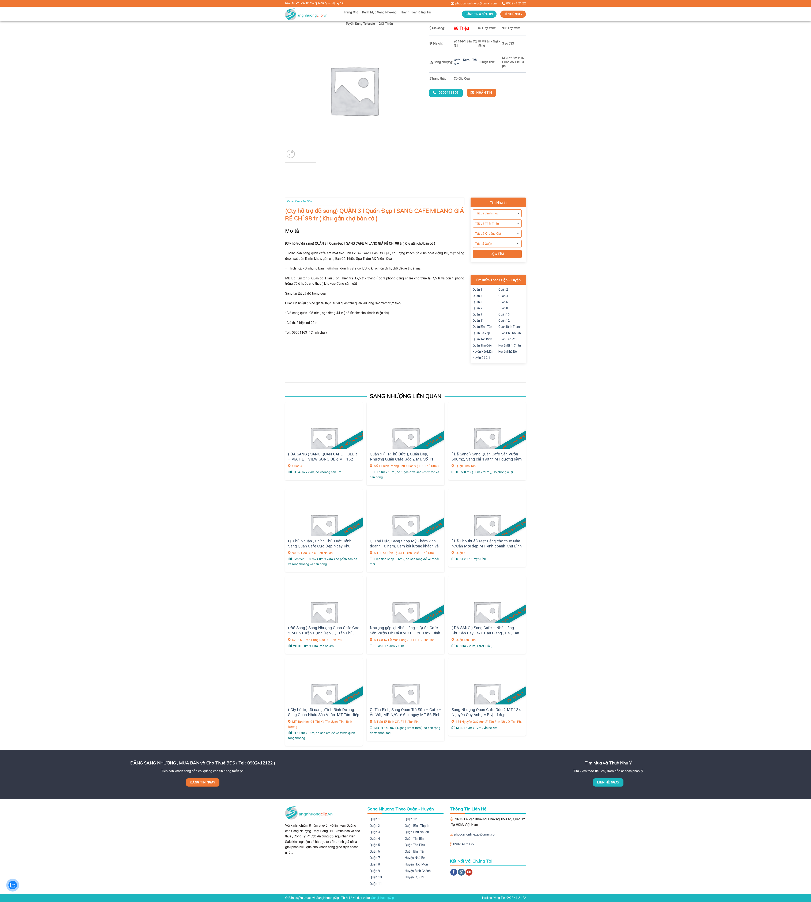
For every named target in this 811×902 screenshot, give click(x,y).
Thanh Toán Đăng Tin (415, 12)
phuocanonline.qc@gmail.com (475, 834)
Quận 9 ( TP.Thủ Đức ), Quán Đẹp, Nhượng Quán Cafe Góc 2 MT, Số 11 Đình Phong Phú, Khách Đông (402, 459)
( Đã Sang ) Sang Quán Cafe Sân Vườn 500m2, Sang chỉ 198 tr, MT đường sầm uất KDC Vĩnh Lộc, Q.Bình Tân (487, 459)
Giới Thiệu (386, 24)
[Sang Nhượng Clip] (311, 14)
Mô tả (292, 231)
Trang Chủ (351, 12)
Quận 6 (503, 302)
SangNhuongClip (382, 898)
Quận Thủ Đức (482, 345)
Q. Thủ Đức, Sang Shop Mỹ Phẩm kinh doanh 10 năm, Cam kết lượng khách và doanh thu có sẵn (404, 546)
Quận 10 (504, 314)
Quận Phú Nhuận (509, 333)
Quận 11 (478, 320)
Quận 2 (503, 289)
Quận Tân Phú (507, 339)
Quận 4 (503, 296)
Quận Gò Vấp (481, 333)
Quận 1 (477, 289)
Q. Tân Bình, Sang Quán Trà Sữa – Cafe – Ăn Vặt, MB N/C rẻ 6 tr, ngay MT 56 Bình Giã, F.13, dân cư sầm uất (405, 714)
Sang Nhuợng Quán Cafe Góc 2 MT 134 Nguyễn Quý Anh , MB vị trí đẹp (486, 712)
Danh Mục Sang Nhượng (379, 12)
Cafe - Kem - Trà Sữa (299, 201)
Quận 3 (477, 296)
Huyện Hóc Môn (483, 351)
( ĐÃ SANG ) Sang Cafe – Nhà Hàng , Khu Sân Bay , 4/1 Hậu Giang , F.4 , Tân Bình (485, 633)
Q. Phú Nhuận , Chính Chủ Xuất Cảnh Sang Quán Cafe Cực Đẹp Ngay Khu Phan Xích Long (319, 546)
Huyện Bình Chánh (510, 345)
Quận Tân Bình (482, 339)
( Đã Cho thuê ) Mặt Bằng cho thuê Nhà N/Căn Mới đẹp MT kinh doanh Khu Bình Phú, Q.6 (487, 546)
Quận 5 (477, 302)
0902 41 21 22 (464, 844)
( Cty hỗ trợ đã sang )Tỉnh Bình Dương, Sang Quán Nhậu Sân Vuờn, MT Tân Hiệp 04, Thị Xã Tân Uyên (323, 714)
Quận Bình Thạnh (509, 326)
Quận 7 (477, 308)
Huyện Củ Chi (481, 357)
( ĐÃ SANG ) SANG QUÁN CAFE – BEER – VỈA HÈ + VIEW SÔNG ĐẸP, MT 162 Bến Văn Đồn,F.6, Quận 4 (322, 459)
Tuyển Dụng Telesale (360, 24)
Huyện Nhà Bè (507, 351)
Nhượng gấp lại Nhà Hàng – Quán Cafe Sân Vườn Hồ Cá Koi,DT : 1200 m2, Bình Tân (405, 633)
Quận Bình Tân (482, 326)
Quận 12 (504, 320)
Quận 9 (477, 314)
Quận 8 (503, 308)
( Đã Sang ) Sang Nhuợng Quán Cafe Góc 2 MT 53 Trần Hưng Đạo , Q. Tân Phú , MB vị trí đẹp (323, 633)
